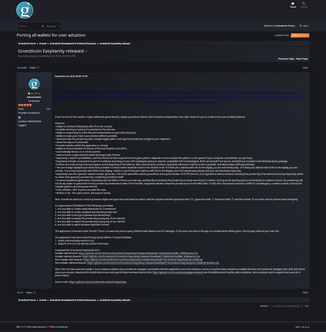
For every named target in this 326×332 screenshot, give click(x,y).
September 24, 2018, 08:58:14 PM (71, 76)
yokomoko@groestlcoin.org (79, 240)
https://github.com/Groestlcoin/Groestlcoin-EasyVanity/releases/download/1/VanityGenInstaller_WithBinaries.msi (138, 253)
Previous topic (286, 58)
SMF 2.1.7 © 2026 (23, 327)
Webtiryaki (63, 327)
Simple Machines (39, 327)
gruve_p (36, 93)
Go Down (22, 67)
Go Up (20, 292)
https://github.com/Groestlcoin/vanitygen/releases (177, 272)
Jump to (264, 305)
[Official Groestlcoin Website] (19, 117)
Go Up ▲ (306, 327)
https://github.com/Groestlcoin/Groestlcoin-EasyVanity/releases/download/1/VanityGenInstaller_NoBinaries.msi (141, 256)
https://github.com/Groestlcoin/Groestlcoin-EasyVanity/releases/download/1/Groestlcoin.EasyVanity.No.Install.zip (143, 259)
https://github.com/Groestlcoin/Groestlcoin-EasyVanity (97, 281)
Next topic (302, 58)
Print (305, 67)
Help (297, 327)
